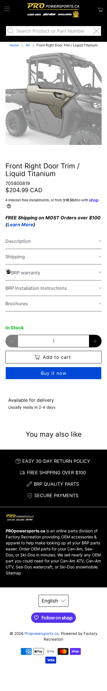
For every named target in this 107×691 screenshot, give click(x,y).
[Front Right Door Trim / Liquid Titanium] (53, 97)
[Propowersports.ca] (53, 10)
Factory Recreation (23, 536)
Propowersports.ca (42, 633)
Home (14, 45)
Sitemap (13, 572)
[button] (53, 241)
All (28, 45)
